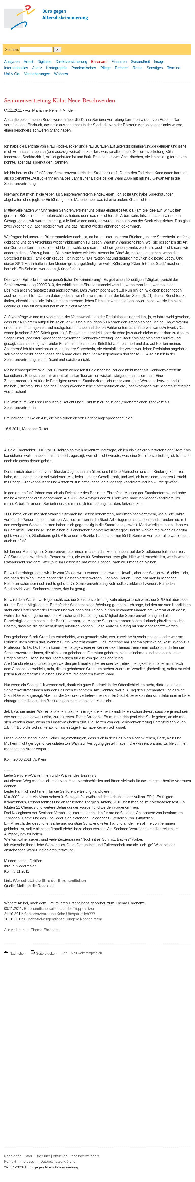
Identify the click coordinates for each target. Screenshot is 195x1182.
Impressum (28, 1161)
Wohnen (61, 74)
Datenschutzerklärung (58, 1161)
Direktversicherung (71, 61)
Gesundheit (140, 61)
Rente (137, 68)
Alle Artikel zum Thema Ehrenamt (32, 930)
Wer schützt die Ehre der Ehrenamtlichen (49, 880)
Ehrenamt (99, 61)
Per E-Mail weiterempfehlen (81, 953)
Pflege (105, 68)
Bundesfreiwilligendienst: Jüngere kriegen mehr (63, 919)
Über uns (42, 1156)
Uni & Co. (12, 74)
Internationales (16, 68)
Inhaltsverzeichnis (84, 1156)
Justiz (37, 68)
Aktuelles (60, 1156)
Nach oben (17, 954)
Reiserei (121, 68)
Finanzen (119, 61)
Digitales (44, 61)
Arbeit (28, 61)
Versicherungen (37, 74)
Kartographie (56, 68)
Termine (173, 68)
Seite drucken (45, 954)
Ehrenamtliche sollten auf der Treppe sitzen (59, 908)
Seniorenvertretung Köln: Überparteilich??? (59, 914)
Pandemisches (83, 68)
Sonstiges (155, 68)
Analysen (12, 61)
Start (28, 1156)
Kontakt (10, 1161)
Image (159, 61)
